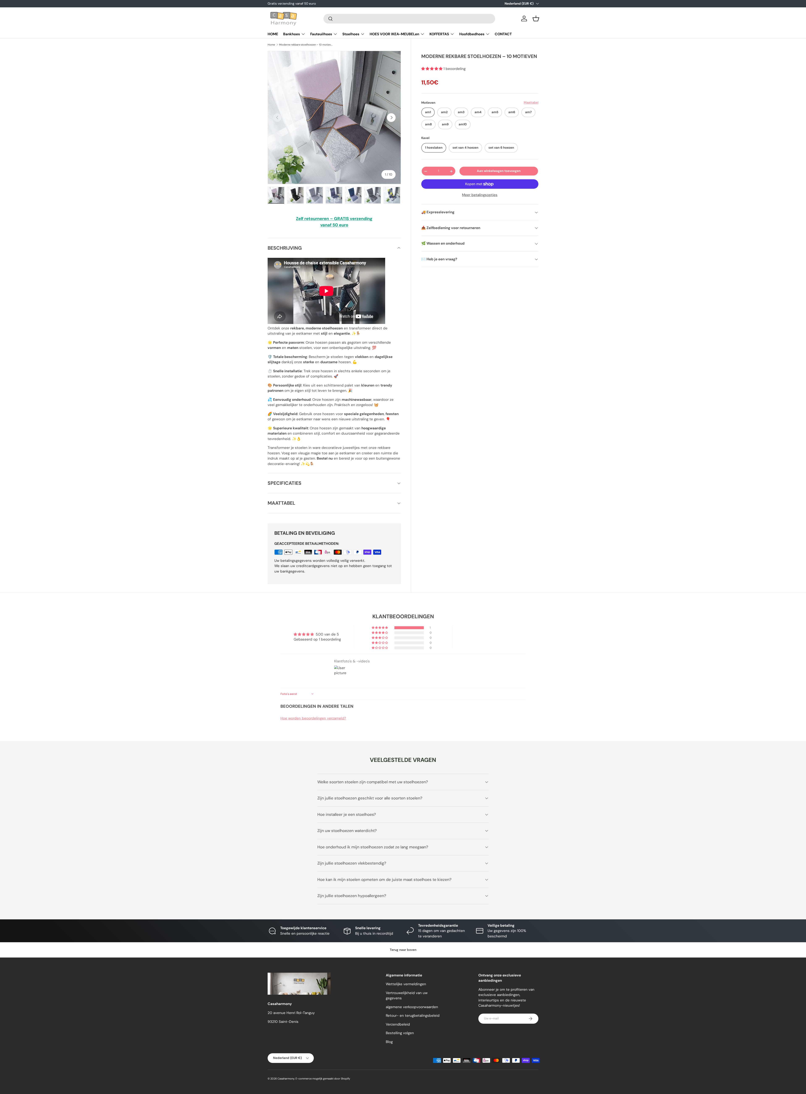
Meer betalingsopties (479, 195)
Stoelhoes (350, 34)
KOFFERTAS (439, 34)
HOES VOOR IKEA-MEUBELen (394, 34)
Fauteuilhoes (321, 34)
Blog (389, 1041)
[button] (535, 18)
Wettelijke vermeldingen (406, 984)
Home (271, 44)
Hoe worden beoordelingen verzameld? (313, 718)
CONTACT (503, 34)
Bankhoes (291, 34)
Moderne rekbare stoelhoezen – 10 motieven (306, 44)
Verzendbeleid (398, 1024)
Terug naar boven (403, 950)
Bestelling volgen (400, 1033)
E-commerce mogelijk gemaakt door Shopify (323, 1078)
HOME (273, 34)
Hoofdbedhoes (471, 34)
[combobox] (409, 19)
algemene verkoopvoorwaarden (412, 1007)
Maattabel (531, 103)
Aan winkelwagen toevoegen (499, 171)
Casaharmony (285, 1078)
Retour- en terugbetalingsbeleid (413, 1015)
